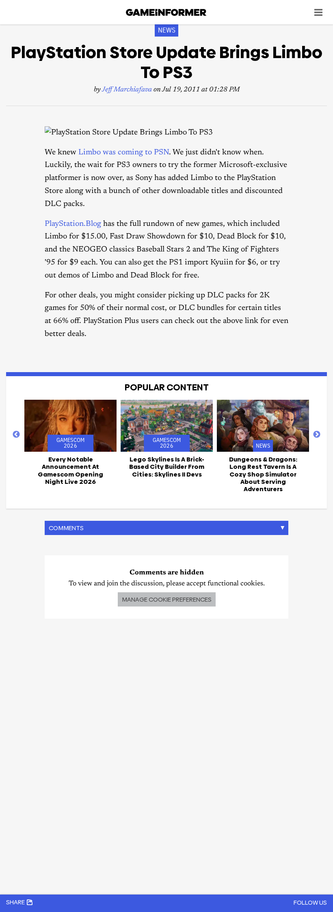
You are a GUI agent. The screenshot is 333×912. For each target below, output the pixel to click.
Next (317, 435)
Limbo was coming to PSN (123, 152)
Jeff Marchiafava (127, 90)
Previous (16, 435)
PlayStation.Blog (73, 224)
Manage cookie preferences (167, 599)
